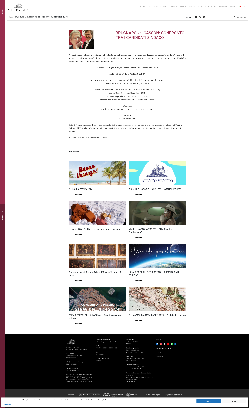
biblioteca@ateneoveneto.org (136, 377)
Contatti (233, 7)
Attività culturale (161, 7)
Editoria (192, 7)
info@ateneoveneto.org (74, 362)
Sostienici (223, 7)
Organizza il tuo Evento (207, 7)
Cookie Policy (7, 404)
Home (11, 17)
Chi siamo (141, 7)
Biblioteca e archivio (178, 7)
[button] (244, 7)
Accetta (208, 401)
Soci (149, 7)
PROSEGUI (78, 194)
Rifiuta (234, 401)
